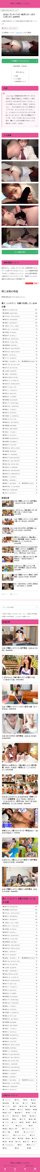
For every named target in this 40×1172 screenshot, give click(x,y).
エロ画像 (18, 79)
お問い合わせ (30, 1166)
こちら (17, 616)
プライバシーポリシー (10, 1166)
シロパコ (19, 32)
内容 (16, 76)
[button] (36, 607)
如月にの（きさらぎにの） (11, 28)
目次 (17, 72)
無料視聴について (20, 81)
